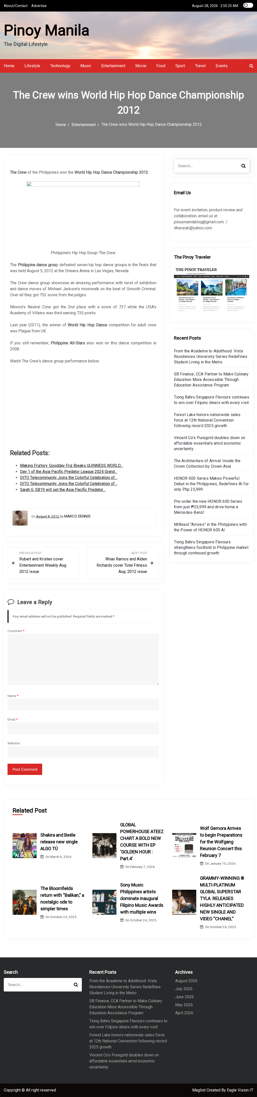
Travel (200, 65)
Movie (140, 65)
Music (85, 65)
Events (222, 65)
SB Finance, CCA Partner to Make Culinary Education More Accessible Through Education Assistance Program (211, 379)
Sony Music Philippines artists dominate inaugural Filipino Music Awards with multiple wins (141, 898)
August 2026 (186, 980)
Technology (60, 65)
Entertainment (113, 65)
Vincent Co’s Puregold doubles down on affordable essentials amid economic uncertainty (209, 443)
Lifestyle (32, 65)
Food (160, 65)
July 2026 (183, 988)
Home (9, 65)
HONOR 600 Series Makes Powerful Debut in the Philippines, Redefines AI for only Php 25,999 (211, 484)
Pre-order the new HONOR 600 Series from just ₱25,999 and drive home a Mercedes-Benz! (208, 507)
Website (14, 743)
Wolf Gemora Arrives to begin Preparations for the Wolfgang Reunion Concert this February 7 (221, 842)
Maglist (199, 1090)
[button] (251, 65)
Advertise (39, 6)
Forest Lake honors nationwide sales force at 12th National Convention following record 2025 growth (207, 420)
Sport (180, 65)
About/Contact (16, 6)
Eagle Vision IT (240, 1090)
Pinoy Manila (46, 30)
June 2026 (184, 996)
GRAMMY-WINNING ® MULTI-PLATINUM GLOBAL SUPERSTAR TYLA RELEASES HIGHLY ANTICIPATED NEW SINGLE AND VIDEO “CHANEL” (222, 898)
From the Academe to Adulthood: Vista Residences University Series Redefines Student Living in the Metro (210, 356)
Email (13, 719)
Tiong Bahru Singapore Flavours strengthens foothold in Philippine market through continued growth (211, 547)
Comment (16, 631)
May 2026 (184, 1005)
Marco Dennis (77, 516)
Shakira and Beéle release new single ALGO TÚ (59, 841)
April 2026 (184, 1013)
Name (13, 696)
